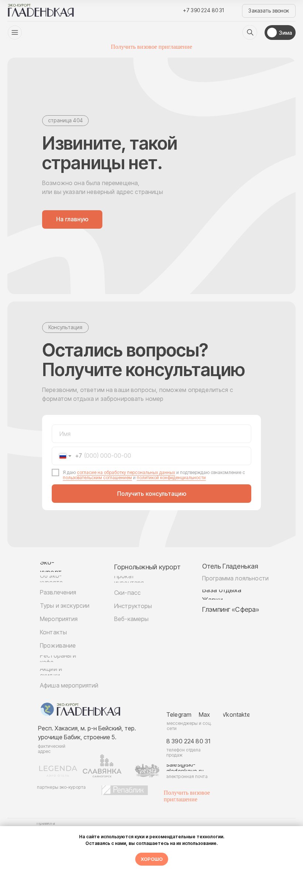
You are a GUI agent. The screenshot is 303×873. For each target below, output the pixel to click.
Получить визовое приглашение (151, 47)
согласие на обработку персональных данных (126, 472)
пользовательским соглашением (97, 477)
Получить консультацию (151, 493)
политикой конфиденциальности (171, 477)
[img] (249, 32)
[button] (269, 11)
